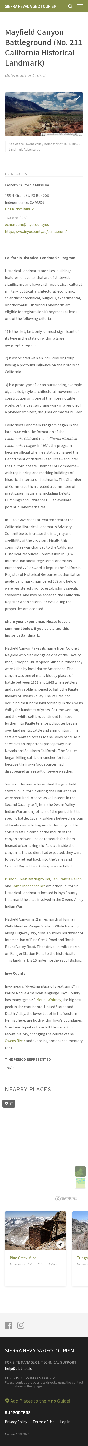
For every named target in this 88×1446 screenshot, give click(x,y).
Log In (65, 1421)
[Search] (70, 6)
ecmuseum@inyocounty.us (27, 224)
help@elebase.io (18, 1368)
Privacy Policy (16, 1421)
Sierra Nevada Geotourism (31, 6)
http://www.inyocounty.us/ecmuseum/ (36, 231)
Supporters (18, 1412)
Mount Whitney (48, 999)
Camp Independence (28, 885)
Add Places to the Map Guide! (40, 1400)
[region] (44, 1150)
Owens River (15, 1040)
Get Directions (17, 209)
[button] (8, 1231)
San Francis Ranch (67, 878)
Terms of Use (44, 1421)
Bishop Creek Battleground (27, 878)
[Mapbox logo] (66, 1199)
